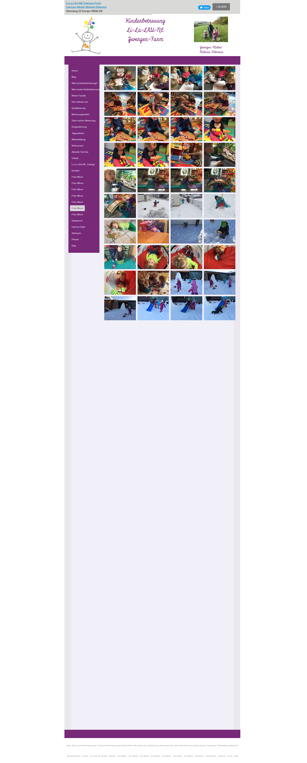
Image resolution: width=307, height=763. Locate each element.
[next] (229, 195)
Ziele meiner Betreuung (83, 120)
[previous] (110, 195)
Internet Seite (78, 227)
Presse (75, 239)
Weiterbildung (79, 139)
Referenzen (77, 145)
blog (74, 245)
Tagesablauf (78, 133)
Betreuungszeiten (80, 114)
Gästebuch (77, 220)
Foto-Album (77, 183)
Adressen (76, 233)
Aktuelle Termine (80, 152)
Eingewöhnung (79, 127)
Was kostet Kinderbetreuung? (87, 89)
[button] (120, 78)
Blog (74, 77)
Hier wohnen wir (80, 102)
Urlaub (75, 158)
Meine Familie (79, 95)
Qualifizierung (79, 108)
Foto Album (77, 177)
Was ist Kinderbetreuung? (85, 83)
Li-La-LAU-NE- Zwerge (83, 164)
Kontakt (75, 170)
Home (75, 70)
